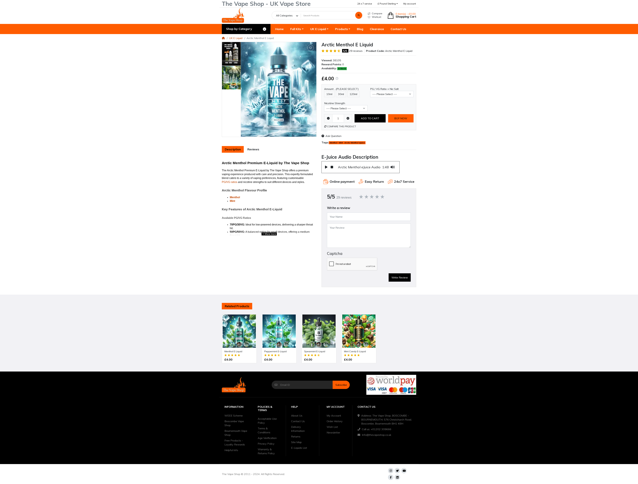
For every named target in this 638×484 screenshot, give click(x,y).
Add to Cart (370, 118)
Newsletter (333, 432)
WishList (376, 16)
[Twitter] (397, 470)
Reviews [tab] (253, 149)
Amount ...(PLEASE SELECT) (341, 89)
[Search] (358, 15)
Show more (270, 234)
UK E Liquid (235, 38)
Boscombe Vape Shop (234, 423)
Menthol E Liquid (233, 351)
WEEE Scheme (233, 415)
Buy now (400, 118)
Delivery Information (298, 428)
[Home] (223, 38)
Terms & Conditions (264, 430)
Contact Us (298, 421)
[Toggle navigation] (264, 29)
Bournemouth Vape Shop (235, 432)
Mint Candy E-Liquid (355, 351)
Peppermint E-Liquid (275, 351)
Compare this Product (341, 126)
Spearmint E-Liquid (314, 351)
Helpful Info (231, 450)
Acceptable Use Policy (267, 420)
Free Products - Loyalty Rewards (234, 442)
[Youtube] (404, 470)
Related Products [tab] (237, 306)
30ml (341, 94)
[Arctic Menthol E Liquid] (278, 89)
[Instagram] (390, 470)
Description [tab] (233, 149)
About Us (296, 415)
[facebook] (390, 477)
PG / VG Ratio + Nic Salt (384, 89)
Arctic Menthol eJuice (354, 142)
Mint (232, 201)
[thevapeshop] (233, 15)
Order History (335, 421)
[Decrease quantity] (328, 118)
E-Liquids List (299, 447)
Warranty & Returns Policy (266, 451)
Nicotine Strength (334, 103)
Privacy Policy (266, 443)
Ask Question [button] (333, 136)
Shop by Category (239, 29)
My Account (334, 415)
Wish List (332, 427)
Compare (377, 13)
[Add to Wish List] (310, 48)
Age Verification (267, 438)
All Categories (284, 15)
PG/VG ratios (229, 182)
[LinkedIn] (397, 477)
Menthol (235, 197)
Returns (295, 436)
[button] (388, 4)
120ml (353, 94)
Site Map (296, 442)
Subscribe (341, 384)
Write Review (399, 277)
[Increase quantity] (348, 118)
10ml (329, 94)
